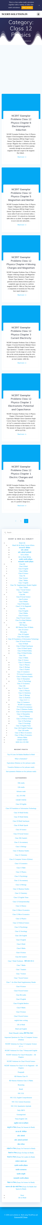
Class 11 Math (21, 868)
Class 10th (22, 622)
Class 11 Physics (24, 665)
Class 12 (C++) (24, 700)
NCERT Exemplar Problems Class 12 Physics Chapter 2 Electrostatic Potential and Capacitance (21, 402)
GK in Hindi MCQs (24, 557)
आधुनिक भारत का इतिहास (21, 1123)
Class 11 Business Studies (25, 676)
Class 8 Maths (23, 601)
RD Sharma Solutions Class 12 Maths (21, 1081)
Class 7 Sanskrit (23, 592)
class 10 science (23, 630)
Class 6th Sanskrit (21, 957)
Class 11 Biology (24, 667)
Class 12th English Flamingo (23, 728)
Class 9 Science (23, 615)
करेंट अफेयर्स (24, 550)
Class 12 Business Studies (24, 709)
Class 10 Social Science (23, 641)
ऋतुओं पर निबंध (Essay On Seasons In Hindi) (21, 1127)
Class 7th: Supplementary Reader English (23, 585)
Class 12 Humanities (23, 714)
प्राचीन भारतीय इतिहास (25, 559)
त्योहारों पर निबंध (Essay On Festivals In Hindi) (21, 1148)
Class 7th (22, 576)
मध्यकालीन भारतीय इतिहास (25, 562)
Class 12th (22, 686)
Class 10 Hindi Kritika (24, 653)
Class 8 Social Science (23, 597)
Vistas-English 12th (21, 1119)
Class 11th (22, 655)
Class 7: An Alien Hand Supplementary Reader (21, 982)
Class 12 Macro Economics (23, 735)
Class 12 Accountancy (21, 880)
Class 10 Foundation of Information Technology (23, 639)
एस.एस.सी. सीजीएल (24, 548)
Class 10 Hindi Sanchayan (24, 646)
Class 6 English (23, 569)
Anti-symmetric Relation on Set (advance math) (21, 771)
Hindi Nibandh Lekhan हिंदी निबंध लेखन (21, 1033)
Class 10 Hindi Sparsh (25, 648)
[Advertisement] (21, 72)
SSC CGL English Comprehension (21, 1097)
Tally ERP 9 (21, 1110)
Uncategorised (21, 1114)
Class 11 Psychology (24, 681)
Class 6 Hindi (23, 566)
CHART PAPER (22, 740)
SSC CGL (21, 1093)
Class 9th (22, 608)
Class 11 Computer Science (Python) (21, 859)
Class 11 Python (24, 669)
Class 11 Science (23, 660)
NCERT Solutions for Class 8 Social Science (21, 1061)
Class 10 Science (21, 829)
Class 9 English (23, 611)
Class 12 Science (23, 688)
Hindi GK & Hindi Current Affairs (23, 545)
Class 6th (22, 564)
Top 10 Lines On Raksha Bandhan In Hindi (21, 754)
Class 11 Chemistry (24, 662)
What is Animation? (21, 759)
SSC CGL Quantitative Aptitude (21, 1106)
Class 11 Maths (23, 658)
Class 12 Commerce (23, 702)
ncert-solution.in (14, 14)
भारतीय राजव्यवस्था (21, 1170)
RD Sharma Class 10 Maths (24, 627)
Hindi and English (21, 1029)
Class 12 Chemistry (24, 693)
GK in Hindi (25, 555)
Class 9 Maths (23, 613)
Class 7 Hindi (23, 587)
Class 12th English (21, 935)
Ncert (22, 1195)
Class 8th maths (21, 995)
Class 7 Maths (23, 580)
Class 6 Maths (23, 571)
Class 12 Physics (24, 690)
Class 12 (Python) (24, 697)
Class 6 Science (23, 573)
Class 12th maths (23, 730)
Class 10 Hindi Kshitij (25, 651)
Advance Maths (22, 737)
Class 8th (22, 594)
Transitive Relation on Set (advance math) (21, 767)
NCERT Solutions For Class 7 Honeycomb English (21, 1050)
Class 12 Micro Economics (23, 733)
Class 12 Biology (24, 695)
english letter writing (21, 1020)
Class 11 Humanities (23, 679)
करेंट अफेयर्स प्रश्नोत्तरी (24, 552)
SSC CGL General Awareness (21, 1102)
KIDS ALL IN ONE (22, 742)
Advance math (21, 791)
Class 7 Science (21, 974)
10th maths (23, 632)
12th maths (21, 787)
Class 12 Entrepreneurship (24, 712)
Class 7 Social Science (23, 590)
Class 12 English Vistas (23, 726)
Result (21, 1089)
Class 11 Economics (23, 683)
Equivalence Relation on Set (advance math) (21, 763)
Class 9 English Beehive (21, 1003)
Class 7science (23, 578)
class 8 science (23, 599)
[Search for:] (21, 533)
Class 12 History (24, 716)
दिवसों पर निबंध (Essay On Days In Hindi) (21, 1153)
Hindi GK (22, 543)
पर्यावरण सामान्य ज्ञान (21, 1161)
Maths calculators (27, 7)
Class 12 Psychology (24, 721)
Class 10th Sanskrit (23, 637)
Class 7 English (23, 583)
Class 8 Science (21, 986)
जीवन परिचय (21, 1144)
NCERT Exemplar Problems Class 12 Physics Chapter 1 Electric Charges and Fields (21, 473)
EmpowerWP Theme (20, 1217)
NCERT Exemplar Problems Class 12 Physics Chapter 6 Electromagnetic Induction (21, 122)
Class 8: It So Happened (23, 606)
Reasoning (21, 1085)
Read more (21, 157)
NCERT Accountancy (24, 704)
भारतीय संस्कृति (21, 1174)
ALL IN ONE (21, 796)
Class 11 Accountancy (21, 842)
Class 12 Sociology (24, 723)
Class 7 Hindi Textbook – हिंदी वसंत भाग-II (21, 961)
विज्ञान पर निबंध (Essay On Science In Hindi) (21, 1182)
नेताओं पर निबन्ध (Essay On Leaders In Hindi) (21, 1157)
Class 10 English (23, 634)
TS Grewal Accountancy (24, 674)
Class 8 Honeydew (23, 604)
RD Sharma (23, 625)
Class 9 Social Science (23, 618)
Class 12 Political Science (24, 719)
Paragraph (21, 1072)
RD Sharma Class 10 (21, 1076)
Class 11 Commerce (23, 672)
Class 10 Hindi (23, 644)
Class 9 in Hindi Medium (23, 620)
